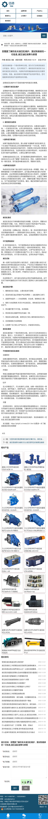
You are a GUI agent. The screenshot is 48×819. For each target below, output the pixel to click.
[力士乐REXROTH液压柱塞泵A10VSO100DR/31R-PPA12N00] (34, 479)
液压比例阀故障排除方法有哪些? (14, 683)
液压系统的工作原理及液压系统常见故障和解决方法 (20, 665)
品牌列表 (24, 11)
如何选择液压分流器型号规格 (12, 690)
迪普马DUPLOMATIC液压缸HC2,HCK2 (12, 631)
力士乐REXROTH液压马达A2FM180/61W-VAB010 (11, 549)
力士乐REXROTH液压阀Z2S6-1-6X (10, 570)
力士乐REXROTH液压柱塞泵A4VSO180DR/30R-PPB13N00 (12, 488)
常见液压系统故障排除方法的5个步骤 (15, 679)
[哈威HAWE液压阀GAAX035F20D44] (34, 601)
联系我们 (8, 21)
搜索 (44, 36)
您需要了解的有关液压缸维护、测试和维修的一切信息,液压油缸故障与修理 (25, 45)
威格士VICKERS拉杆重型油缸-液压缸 (34, 468)
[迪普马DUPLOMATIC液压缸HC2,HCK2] (12, 621)
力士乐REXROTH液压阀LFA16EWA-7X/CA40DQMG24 (33, 570)
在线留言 (39, 16)
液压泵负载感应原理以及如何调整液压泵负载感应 (20, 672)
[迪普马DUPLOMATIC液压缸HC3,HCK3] (34, 621)
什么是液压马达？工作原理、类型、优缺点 (17, 725)
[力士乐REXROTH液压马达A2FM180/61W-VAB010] (12, 540)
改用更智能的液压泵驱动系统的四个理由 (16, 700)
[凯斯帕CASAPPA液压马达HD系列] (12, 642)
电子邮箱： (6, 761)
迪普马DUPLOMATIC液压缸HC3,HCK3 (34, 631)
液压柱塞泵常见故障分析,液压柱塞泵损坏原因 (18, 711)
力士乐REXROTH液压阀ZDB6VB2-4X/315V (33, 549)
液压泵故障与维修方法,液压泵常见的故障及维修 (26, 442)
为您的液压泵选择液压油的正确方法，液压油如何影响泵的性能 (20, 704)
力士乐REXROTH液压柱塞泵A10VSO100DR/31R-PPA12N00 (34, 488)
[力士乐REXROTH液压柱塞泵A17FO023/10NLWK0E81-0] (34, 520)
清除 (25, 788)
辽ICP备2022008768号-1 (16, 807)
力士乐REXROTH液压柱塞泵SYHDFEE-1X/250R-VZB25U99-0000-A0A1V (12, 509)
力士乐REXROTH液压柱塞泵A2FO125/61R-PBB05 (12, 529)
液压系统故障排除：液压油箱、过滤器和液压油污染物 (20, 697)
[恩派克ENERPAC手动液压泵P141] (34, 642)
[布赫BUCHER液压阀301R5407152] (34, 581)
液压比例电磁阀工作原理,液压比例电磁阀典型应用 (20, 718)
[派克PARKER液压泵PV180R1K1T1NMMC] (12, 581)
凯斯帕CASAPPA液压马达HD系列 (11, 651)
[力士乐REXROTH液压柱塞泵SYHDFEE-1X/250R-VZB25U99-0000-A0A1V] (12, 499)
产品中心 (39, 11)
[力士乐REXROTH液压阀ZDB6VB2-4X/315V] (34, 540)
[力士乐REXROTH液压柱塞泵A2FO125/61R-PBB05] (12, 520)
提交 (15, 788)
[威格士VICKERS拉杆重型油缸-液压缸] (34, 459)
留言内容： (6, 767)
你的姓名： (6, 751)
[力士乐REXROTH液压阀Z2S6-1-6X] (12, 560)
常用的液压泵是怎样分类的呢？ (13, 662)
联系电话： (6, 756)
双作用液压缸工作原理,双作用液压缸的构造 (17, 728)
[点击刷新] (27, 782)
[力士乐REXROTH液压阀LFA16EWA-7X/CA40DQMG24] (34, 560)
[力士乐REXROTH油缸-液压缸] (24, 200)
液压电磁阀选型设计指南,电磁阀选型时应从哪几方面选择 (20, 721)
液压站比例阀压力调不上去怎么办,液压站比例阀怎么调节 (20, 714)
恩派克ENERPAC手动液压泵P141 (34, 651)
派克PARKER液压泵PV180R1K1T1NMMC (10, 590)
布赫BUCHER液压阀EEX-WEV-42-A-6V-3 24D (11, 610)
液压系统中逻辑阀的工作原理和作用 (15, 676)
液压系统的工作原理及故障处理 (13, 693)
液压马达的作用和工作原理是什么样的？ (16, 686)
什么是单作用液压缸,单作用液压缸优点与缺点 (18, 732)
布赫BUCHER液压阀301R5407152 (31, 590)
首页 (8, 11)
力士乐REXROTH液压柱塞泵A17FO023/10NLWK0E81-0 (34, 529)
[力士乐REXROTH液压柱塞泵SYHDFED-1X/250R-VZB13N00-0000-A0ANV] (34, 499)
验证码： (7, 781)
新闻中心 (8, 16)
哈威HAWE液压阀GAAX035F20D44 (30, 610)
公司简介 (24, 16)
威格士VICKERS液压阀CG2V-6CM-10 (10, 468)
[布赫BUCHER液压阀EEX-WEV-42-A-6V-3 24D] (12, 601)
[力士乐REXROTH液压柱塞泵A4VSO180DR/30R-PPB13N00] (12, 479)
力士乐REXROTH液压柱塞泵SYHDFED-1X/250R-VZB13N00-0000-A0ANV (34, 509)
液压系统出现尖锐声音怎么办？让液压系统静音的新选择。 (20, 669)
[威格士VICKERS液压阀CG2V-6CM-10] (12, 459)
